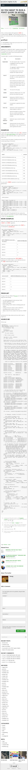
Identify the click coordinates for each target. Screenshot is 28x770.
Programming (15, 28)
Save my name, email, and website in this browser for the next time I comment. (13, 627)
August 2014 (4, 695)
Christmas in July (5, 644)
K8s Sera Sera (5, 642)
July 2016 (4, 688)
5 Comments (8, 558)
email (3, 154)
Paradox (17, 522)
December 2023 (5, 670)
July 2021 (4, 683)
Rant (3, 734)
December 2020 (5, 686)
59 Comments (8, 567)
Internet (3, 728)
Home (8, 768)
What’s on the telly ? (6, 646)
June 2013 (4, 711)
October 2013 (5, 704)
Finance (3, 727)
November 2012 (5, 720)
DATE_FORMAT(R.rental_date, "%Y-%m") (8, 241)
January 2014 (5, 702)
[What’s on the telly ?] (22, 755)
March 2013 (4, 713)
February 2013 (5, 714)
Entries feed (4, 743)
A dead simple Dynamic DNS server (13, 655)
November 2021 (5, 681)
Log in (3, 741)
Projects (14, 768)
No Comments (21, 28)
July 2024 (4, 669)
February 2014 (5, 700)
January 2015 (5, 692)
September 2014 (5, 693)
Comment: (4, 595)
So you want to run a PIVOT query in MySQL (11, 648)
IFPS (13, 522)
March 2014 (4, 699)
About (19, 768)
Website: (4, 619)
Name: (4, 608)
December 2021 (5, 679)
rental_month (5, 276)
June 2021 (4, 685)
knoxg (2, 28)
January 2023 (5, 674)
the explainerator (10, 216)
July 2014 (4, 697)
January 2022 (5, 677)
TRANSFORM (4, 53)
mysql (9, 544)
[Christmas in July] (14, 755)
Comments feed (5, 744)
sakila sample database (11, 134)
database (5, 544)
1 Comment (8, 551)
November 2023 (5, 672)
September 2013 (5, 706)
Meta (3, 730)
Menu (3, 5)
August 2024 (4, 667)
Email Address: (5, 614)
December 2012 (5, 718)
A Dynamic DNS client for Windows (13, 656)
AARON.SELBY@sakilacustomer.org (18, 276)
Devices (3, 725)
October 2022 (5, 676)
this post (16, 295)
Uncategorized (5, 736)
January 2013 (5, 716)
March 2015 (4, 690)
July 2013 (4, 709)
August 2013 (4, 707)
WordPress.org (5, 746)
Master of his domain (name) (8, 649)
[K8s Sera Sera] (5, 755)
